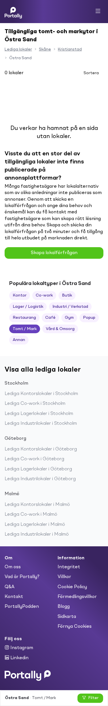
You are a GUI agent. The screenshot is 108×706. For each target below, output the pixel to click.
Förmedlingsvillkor (77, 597)
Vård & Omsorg (60, 329)
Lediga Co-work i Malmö (31, 514)
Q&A (9, 587)
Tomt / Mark (25, 329)
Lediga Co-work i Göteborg (34, 459)
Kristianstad (70, 49)
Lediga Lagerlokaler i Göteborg (38, 469)
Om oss (13, 567)
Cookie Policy (72, 587)
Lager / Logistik (28, 307)
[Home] (13, 11)
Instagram (21, 648)
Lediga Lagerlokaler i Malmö (35, 524)
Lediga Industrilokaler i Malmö (37, 534)
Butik (67, 295)
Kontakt (14, 597)
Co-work (44, 295)
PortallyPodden (22, 606)
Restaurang (24, 318)
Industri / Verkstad (70, 307)
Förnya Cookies (75, 626)
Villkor (64, 577)
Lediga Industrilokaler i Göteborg (40, 479)
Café (50, 318)
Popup (89, 318)
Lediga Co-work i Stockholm (35, 403)
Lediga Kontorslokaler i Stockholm (41, 394)
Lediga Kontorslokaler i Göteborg (41, 449)
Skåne (45, 49)
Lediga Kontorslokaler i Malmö (37, 504)
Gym (69, 318)
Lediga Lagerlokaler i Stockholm (39, 413)
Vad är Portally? (22, 577)
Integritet (69, 567)
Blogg (64, 606)
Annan (19, 340)
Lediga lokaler (18, 49)
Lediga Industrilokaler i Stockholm (41, 423)
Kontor (19, 295)
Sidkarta (67, 616)
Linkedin (19, 658)
